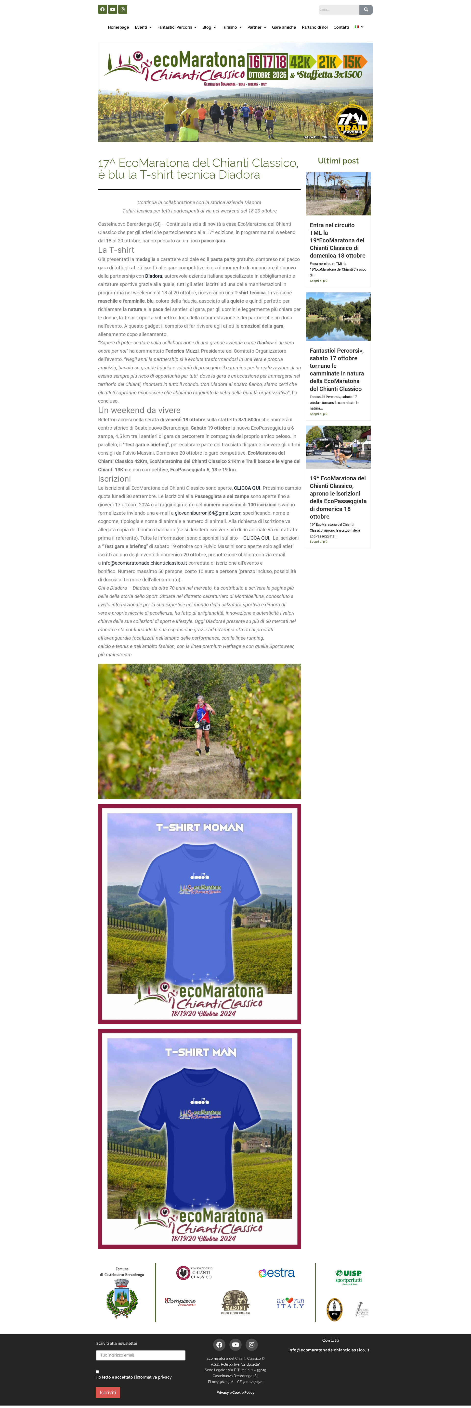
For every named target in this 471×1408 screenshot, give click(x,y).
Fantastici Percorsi (174, 27)
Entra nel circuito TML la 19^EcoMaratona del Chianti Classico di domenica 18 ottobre (338, 240)
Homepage (118, 27)
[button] (143, 27)
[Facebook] (102, 9)
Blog (206, 27)
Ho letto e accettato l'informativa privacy (134, 1377)
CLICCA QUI (256, 538)
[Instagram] (122, 9)
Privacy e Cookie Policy (235, 1393)
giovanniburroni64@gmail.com (208, 513)
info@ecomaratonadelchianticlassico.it (144, 563)
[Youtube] (112, 9)
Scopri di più (318, 281)
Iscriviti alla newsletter (116, 1343)
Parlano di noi (315, 27)
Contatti (341, 27)
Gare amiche (284, 27)
